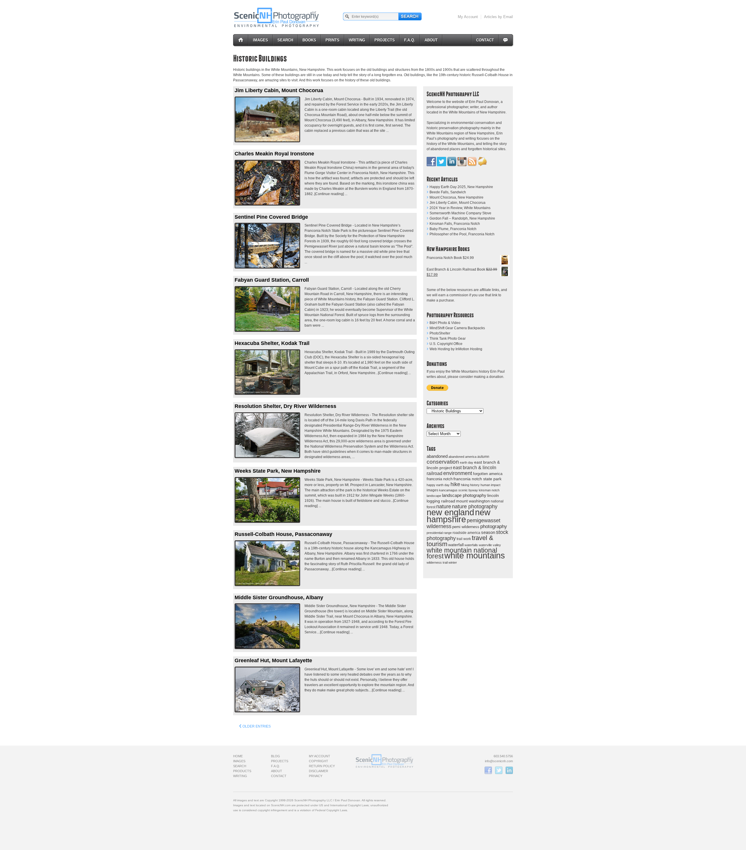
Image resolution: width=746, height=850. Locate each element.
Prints (332, 40)
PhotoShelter (440, 333)
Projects (384, 40)
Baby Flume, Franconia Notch (453, 229)
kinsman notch (489, 490)
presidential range (439, 532)
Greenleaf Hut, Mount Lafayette (273, 660)
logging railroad (441, 501)
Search (285, 40)
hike (455, 484)
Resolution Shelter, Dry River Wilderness (285, 406)
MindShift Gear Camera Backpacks (457, 328)
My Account (468, 17)
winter (452, 562)
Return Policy (322, 766)
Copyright (318, 761)
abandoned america (462, 456)
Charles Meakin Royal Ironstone (274, 154)
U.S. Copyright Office (446, 344)
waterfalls (471, 545)
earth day (466, 462)
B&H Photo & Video (445, 323)
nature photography (474, 506)
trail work (464, 539)
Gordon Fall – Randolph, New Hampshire (462, 218)
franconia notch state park (477, 479)
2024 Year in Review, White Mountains (460, 208)
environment (457, 473)
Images (260, 40)
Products (242, 771)
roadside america (466, 532)
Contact (485, 40)
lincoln (493, 495)
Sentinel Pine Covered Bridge (271, 217)
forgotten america (487, 474)
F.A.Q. (409, 40)
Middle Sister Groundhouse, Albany (279, 597)
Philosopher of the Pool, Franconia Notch (462, 234)
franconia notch (440, 479)
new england (450, 512)
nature (443, 506)
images (432, 490)
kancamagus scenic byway (458, 490)
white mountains (474, 555)
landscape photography (464, 495)
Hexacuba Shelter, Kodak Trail (272, 343)
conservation (443, 462)
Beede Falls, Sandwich (448, 192)
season (488, 532)
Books (309, 40)
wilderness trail (437, 562)
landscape (434, 495)
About (431, 40)
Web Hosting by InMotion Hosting (456, 349)
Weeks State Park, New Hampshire (278, 471)
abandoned (437, 456)
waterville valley (490, 545)
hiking (465, 485)
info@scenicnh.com (499, 761)
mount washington (473, 501)
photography (493, 526)
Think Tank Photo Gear (448, 339)
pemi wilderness (465, 527)
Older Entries (256, 726)
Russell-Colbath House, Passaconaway (283, 534)
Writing (357, 40)
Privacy (315, 776)
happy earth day (438, 485)
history (475, 485)
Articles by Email (498, 17)
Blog (275, 756)
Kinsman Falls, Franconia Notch (455, 224)
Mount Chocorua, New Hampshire (456, 197)
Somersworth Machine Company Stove (460, 213)
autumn (483, 457)
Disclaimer (318, 771)
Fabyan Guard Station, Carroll (272, 280)
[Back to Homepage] (277, 17)
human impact (490, 485)
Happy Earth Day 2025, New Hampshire (461, 187)
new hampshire (458, 515)
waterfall (456, 545)
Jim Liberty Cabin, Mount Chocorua (457, 203)
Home (238, 756)
